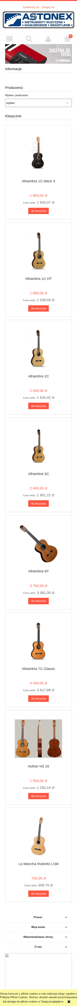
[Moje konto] (48, 39)
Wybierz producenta (16, 95)
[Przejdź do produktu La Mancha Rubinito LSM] (38, 836)
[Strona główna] (38, 19)
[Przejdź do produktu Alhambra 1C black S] (38, 153)
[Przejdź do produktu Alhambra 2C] (38, 348)
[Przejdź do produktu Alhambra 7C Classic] (38, 641)
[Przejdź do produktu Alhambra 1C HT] (38, 251)
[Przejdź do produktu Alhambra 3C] (38, 446)
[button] (9, 39)
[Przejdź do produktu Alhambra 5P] (38, 543)
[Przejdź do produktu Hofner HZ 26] (38, 738)
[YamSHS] (38, 53)
